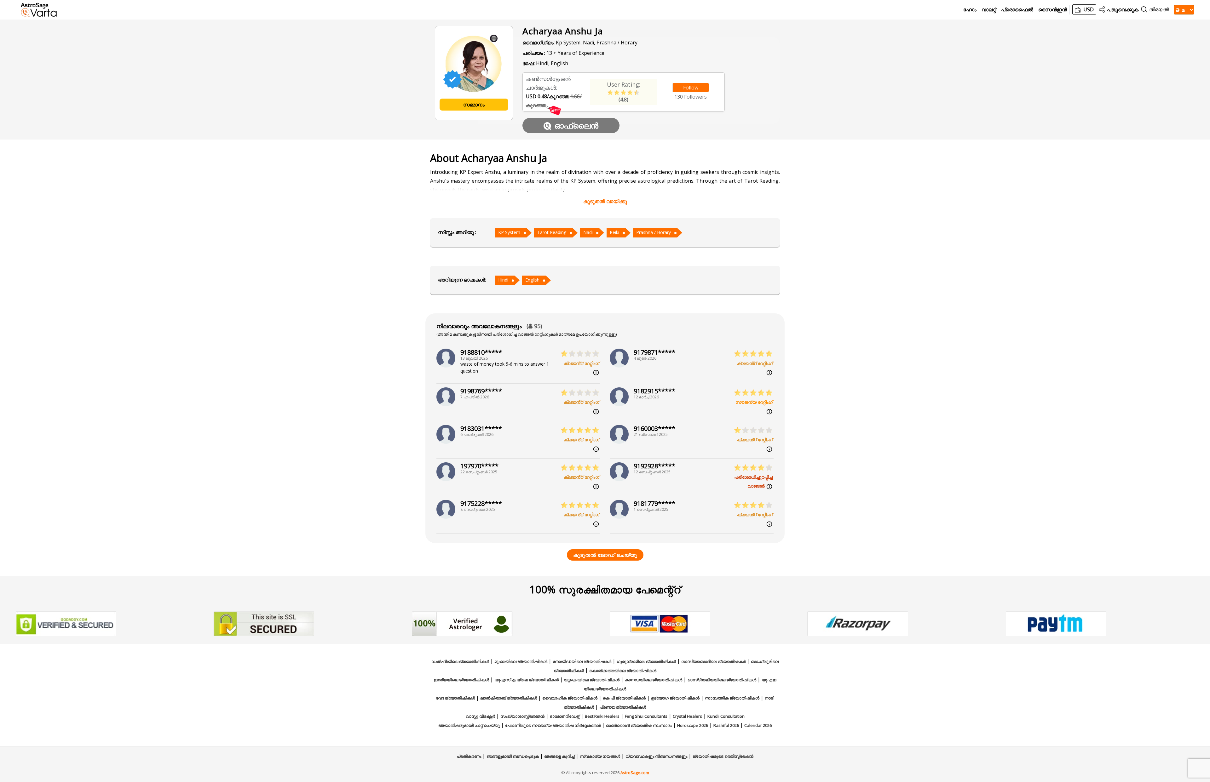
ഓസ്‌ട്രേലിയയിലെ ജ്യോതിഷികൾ (722, 679)
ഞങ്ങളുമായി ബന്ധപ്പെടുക (513, 756)
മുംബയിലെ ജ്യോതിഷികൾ (520, 661)
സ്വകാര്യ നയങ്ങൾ (600, 756)
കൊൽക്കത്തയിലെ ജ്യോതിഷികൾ (622, 670)
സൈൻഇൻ (1052, 10)
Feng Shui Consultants (646, 716)
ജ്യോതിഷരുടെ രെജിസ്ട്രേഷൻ (723, 756)
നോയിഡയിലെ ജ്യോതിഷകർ (582, 661)
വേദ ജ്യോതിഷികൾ (455, 698)
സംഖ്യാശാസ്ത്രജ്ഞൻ (522, 716)
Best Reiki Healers (602, 716)
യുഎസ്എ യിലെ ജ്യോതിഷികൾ (526, 679)
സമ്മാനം (474, 104)
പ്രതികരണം (469, 756)
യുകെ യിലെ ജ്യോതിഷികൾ (591, 679)
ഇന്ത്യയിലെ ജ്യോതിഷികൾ (461, 679)
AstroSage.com (634, 772)
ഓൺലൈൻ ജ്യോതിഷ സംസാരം (639, 725)
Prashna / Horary (653, 232)
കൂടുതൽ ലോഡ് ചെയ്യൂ (605, 554)
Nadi (588, 232)
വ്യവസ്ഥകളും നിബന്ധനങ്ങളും (656, 756)
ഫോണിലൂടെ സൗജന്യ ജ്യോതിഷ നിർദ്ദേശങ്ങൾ (553, 725)
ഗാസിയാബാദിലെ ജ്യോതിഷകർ (713, 661)
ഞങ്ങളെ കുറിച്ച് (559, 756)
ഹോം (970, 10)
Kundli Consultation (726, 716)
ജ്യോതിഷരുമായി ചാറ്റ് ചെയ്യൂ (469, 725)
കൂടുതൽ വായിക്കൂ (605, 201)
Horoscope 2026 (692, 725)
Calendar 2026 (758, 725)
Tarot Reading (551, 232)
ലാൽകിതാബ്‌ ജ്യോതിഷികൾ (508, 698)
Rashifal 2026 (726, 725)
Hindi (503, 280)
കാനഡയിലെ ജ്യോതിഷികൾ (653, 679)
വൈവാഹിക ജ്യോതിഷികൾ (569, 698)
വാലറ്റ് (989, 10)
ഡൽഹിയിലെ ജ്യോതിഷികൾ (460, 661)
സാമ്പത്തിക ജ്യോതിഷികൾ (732, 698)
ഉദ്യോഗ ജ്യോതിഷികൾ (675, 698)
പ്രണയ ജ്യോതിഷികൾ (622, 707)
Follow (690, 87)
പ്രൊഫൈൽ (1017, 10)
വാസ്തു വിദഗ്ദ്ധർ (480, 716)
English (532, 280)
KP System (509, 232)
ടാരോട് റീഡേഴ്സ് (564, 716)
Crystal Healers (687, 716)
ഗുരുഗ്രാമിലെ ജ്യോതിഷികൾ (646, 661)
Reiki (614, 232)
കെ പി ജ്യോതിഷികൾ (624, 698)
